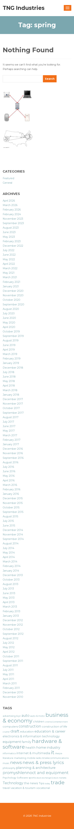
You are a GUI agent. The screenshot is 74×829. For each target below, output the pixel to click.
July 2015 (8, 521)
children (38, 721)
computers (10, 726)
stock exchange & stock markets (51, 778)
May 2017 (9, 430)
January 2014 (11, 570)
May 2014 (9, 552)
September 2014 (13, 539)
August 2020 (11, 309)
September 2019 (13, 336)
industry (53, 747)
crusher (6, 732)
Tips (41, 783)
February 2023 (12, 241)
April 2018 (9, 385)
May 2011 (8, 674)
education (27, 731)
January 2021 (11, 286)
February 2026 (12, 209)
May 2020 (9, 322)
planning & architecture (36, 768)
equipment (12, 742)
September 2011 (13, 661)
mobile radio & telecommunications (48, 758)
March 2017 (10, 435)
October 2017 (11, 408)
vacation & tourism (23, 788)
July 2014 (8, 548)
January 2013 (11, 615)
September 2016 (13, 458)
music (6, 763)
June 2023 (9, 232)
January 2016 (11, 494)
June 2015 (9, 525)
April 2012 (9, 651)
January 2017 (11, 444)
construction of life (54, 726)
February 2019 (11, 358)
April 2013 (9, 602)
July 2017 (8, 421)
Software (22, 777)
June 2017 (9, 426)
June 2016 (9, 471)
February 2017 (11, 439)
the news (31, 783)
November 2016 (13, 453)
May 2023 (9, 236)
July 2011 (8, 669)
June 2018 (9, 376)
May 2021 (9, 272)
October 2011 (11, 656)
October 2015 (11, 507)
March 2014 (10, 561)
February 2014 (11, 566)
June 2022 (9, 254)
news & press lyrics (43, 762)
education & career (49, 731)
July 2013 (8, 588)
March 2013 (10, 606)
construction (30, 726)
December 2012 (13, 620)
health (31, 747)
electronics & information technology (31, 736)
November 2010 (13, 697)
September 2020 (13, 304)
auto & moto (37, 715)
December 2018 (13, 367)
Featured (8, 178)
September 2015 (13, 512)
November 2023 (13, 218)
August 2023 (11, 227)
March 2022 (10, 268)
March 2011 (10, 683)
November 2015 (13, 503)
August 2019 (10, 340)
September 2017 (13, 412)
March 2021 (10, 277)
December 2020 (13, 291)
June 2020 (9, 318)
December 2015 (13, 498)
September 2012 (13, 633)
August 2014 (10, 543)
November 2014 (13, 534)
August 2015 (10, 516)
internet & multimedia (33, 753)
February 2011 (11, 688)
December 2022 (13, 245)
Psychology (9, 777)
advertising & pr (12, 715)
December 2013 (13, 575)
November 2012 (13, 624)
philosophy (9, 768)
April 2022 (9, 263)
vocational (43, 788)
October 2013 (11, 579)
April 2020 (9, 327)
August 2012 (10, 638)
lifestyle (58, 753)
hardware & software (32, 744)
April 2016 (9, 480)
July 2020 (9, 313)
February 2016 (11, 489)
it (52, 752)
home (41, 747)
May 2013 (9, 597)
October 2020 (11, 299)
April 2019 (9, 349)
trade (57, 782)
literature (8, 758)
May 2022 (9, 259)
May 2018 (9, 381)
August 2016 (10, 462)
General (7, 182)
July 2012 (8, 642)
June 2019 (9, 345)
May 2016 (9, 475)
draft (14, 731)
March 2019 (10, 354)
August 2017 (10, 417)
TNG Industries (24, 8)
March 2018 (10, 390)
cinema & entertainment (56, 722)
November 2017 (13, 403)
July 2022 (8, 250)
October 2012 (11, 629)
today (47, 783)
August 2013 (10, 584)
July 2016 (8, 466)
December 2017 (13, 399)
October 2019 (11, 331)
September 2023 (13, 223)
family (26, 742)
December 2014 (13, 530)
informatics (9, 753)
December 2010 (13, 692)
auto (25, 715)
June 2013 (9, 593)
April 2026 (9, 200)
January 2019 (11, 363)
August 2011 (10, 665)
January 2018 (11, 394)
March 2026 (10, 205)
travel (6, 788)
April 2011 (8, 679)
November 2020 (13, 295)
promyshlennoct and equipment (36, 772)
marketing (20, 758)
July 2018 (8, 372)
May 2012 (9, 647)
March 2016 (10, 485)
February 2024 (12, 214)
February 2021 (11, 282)
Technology (13, 783)
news (16, 762)
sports (32, 777)
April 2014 (9, 557)
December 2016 (13, 448)
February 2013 (11, 611)
